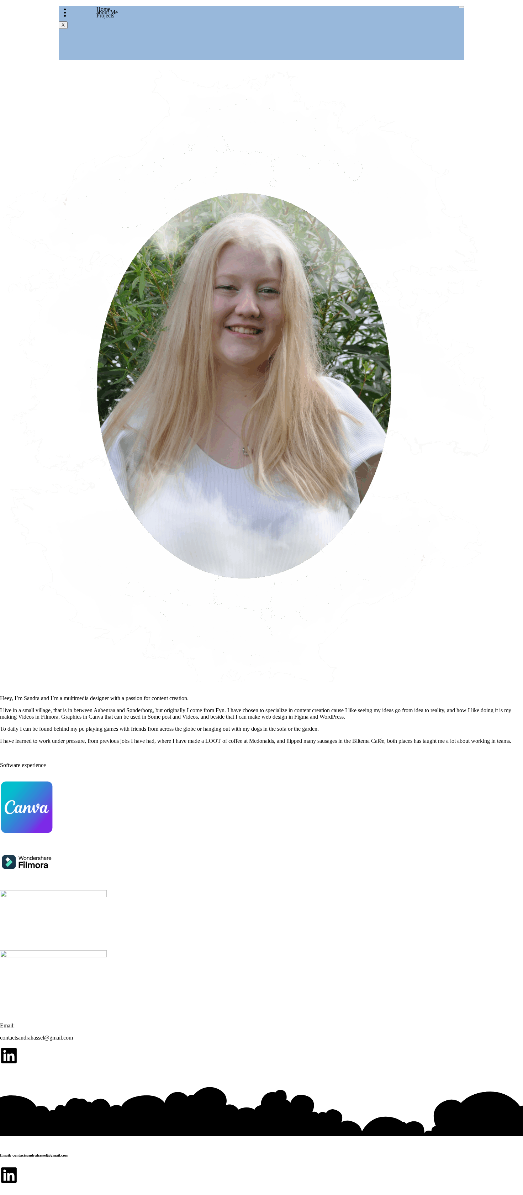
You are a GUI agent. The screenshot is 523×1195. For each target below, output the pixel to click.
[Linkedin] (9, 1055)
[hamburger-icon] (461, 7)
